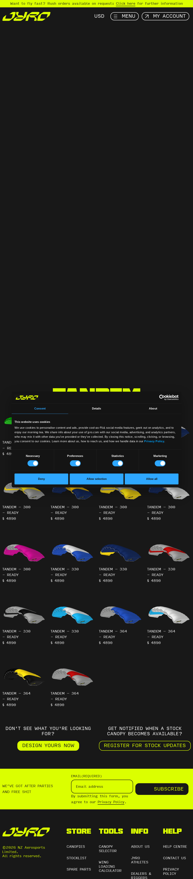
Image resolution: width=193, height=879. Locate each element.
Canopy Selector (108, 849)
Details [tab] (96, 408)
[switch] (75, 463)
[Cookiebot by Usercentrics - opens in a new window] (162, 397)
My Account (169, 16)
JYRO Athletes (139, 860)
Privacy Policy (154, 441)
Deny (41, 478)
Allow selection (97, 478)
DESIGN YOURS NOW (48, 745)
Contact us (174, 858)
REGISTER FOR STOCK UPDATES (145, 745)
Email (86, 776)
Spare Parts (79, 869)
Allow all (151, 478)
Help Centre (175, 847)
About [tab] (153, 408)
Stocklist (77, 858)
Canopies (76, 847)
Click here (125, 4)
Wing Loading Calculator (110, 866)
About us (140, 847)
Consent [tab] (40, 408)
